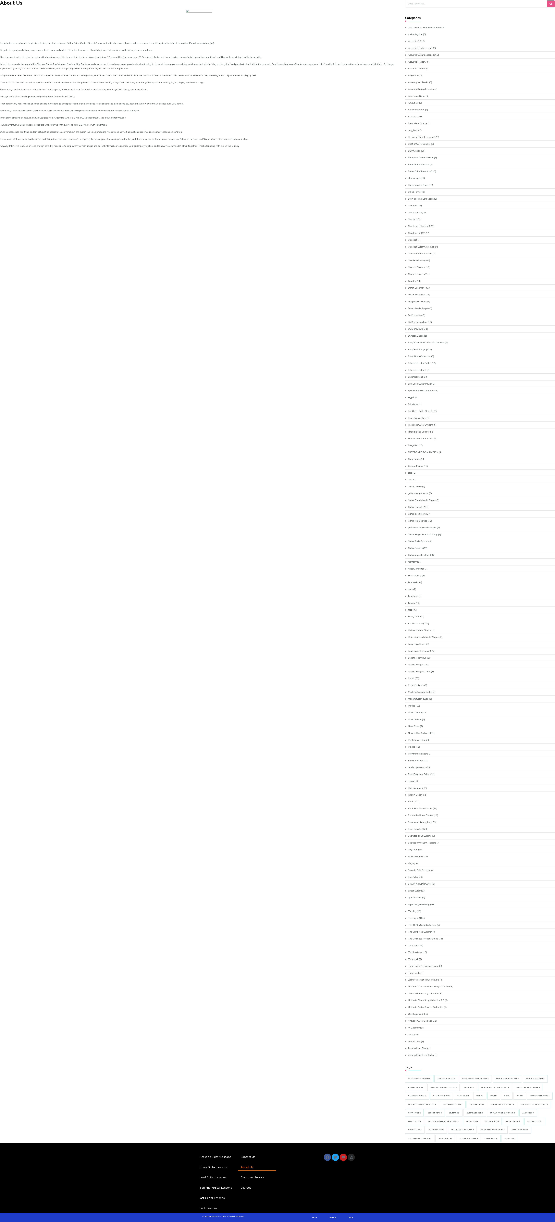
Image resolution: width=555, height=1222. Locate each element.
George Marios (415, 466)
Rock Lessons (208, 1208)
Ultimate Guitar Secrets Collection (425, 1007)
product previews (417, 767)
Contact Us (248, 1157)
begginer (412, 130)
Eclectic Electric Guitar (419, 363)
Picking (411, 746)
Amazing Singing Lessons (421, 89)
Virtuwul (510, 1138)
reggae (411, 781)
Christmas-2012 (416, 233)
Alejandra (413, 75)
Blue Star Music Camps (528, 1087)
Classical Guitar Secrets (420, 253)
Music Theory (415, 712)
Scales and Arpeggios (419, 822)
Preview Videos (416, 760)
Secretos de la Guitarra (419, 835)
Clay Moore (463, 1096)
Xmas (411, 1034)
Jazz (410, 609)
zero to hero (414, 1041)
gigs (410, 472)
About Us (247, 1167)
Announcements (416, 109)
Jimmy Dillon (414, 616)
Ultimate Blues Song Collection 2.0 (426, 1000)
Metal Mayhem (513, 1121)
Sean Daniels (414, 829)
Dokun (479, 1096)
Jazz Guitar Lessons (212, 1198)
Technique (413, 918)
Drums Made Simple (418, 308)
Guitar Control (415, 507)
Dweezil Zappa (415, 335)
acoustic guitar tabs (507, 1079)
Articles (412, 116)
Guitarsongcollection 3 (419, 555)
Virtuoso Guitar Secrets (420, 1020)
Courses (246, 1188)
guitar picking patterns (503, 1113)
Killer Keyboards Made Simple (423, 637)
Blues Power (414, 192)
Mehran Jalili (492, 1121)
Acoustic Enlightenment (420, 48)
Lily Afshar (472, 1121)
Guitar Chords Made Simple (422, 500)
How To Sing (414, 575)
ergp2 (411, 397)
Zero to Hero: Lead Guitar (421, 1055)
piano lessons (436, 1130)
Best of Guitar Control (419, 144)
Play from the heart (418, 753)
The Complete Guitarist (420, 931)
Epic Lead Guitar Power (420, 383)
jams (410, 589)
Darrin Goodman (416, 287)
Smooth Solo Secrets (419, 870)
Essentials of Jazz (417, 418)
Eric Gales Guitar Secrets (420, 411)
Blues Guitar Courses (418, 164)
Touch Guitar (414, 973)
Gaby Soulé (414, 459)
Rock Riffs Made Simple (420, 808)
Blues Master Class (418, 185)
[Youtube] (343, 1157)
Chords (411, 219)
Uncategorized (415, 1014)
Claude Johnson (416, 260)
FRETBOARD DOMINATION (423, 452)
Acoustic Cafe (415, 41)
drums (493, 1096)
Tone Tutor (414, 945)
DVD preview (415, 315)
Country (412, 281)
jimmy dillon (414, 1121)
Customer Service (252, 1177)
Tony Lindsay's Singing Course (423, 966)
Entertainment (415, 376)
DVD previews (415, 329)
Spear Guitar (414, 890)
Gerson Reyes (435, 1113)
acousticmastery (535, 1079)
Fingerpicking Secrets (419, 431)
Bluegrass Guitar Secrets (420, 157)
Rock (410, 801)
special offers (415, 897)
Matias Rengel (415, 664)
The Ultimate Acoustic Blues (423, 938)
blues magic (414, 178)
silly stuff (413, 849)
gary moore (414, 1113)
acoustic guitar (446, 1079)
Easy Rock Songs (417, 349)
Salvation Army (520, 1130)
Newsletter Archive (418, 733)
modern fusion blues (418, 698)
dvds (506, 1096)
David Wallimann (416, 294)
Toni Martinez (415, 952)
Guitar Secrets (415, 548)
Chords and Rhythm (418, 226)
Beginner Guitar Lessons (420, 137)
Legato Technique (417, 657)
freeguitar (413, 445)
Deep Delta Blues (417, 301)
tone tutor (491, 1138)
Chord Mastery (415, 212)
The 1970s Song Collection (422, 925)
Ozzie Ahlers (415, 1130)
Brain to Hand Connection (421, 198)
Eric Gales (413, 404)
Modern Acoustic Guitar (420, 692)
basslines (469, 1087)
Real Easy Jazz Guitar (419, 774)
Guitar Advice (415, 486)
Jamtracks (413, 596)
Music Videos (414, 719)
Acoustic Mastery (417, 61)
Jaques (411, 603)
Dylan (520, 1096)
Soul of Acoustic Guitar (419, 883)
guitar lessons (475, 1113)
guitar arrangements (418, 493)
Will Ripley (414, 1027)
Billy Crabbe (414, 150)
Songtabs (413, 877)
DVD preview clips (417, 322)
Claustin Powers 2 (417, 274)
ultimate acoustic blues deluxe (423, 979)
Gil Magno (454, 1113)
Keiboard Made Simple (419, 630)
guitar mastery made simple (422, 527)
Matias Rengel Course (419, 671)
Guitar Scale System (418, 541)
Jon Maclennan (415, 623)
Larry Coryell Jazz (417, 644)
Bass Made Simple (417, 123)
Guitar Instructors (417, 513)
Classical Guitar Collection (421, 246)
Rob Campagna (415, 788)
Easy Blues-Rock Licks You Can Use (426, 342)
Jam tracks (413, 582)
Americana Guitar (416, 96)
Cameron (412, 205)
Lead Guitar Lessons (418, 651)
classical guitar (417, 1096)
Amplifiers (413, 102)
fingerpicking (477, 1104)
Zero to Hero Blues (418, 1048)
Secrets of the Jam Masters (422, 842)
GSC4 (411, 479)
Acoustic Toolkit (416, 68)
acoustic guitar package (475, 1079)
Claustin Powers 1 (417, 267)
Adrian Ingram (415, 1087)
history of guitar (416, 568)
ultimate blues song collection (423, 993)
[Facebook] (327, 1157)
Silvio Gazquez (415, 856)
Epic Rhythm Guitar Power (421, 390)
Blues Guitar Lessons (419, 171)
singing (411, 863)
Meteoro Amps (416, 685)
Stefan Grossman (468, 1138)
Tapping (412, 911)
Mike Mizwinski (534, 1121)
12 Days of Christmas (419, 1079)
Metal (411, 678)
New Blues (413, 726)
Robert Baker (415, 794)
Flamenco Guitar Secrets (420, 438)
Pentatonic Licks (416, 740)
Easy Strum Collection (419, 356)
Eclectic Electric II (417, 370)
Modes (411, 705)
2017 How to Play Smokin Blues (425, 27)
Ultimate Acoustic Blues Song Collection (429, 986)
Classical (412, 239)
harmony (412, 561)
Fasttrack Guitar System (420, 424)
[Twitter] (335, 1157)
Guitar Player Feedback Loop (422, 534)
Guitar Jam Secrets (417, 520)
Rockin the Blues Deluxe (420, 815)
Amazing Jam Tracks (418, 82)
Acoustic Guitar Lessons (420, 55)
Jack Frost (528, 1113)
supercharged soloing (419, 904)
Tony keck (413, 959)
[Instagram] (351, 1157)
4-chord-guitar (415, 34)
